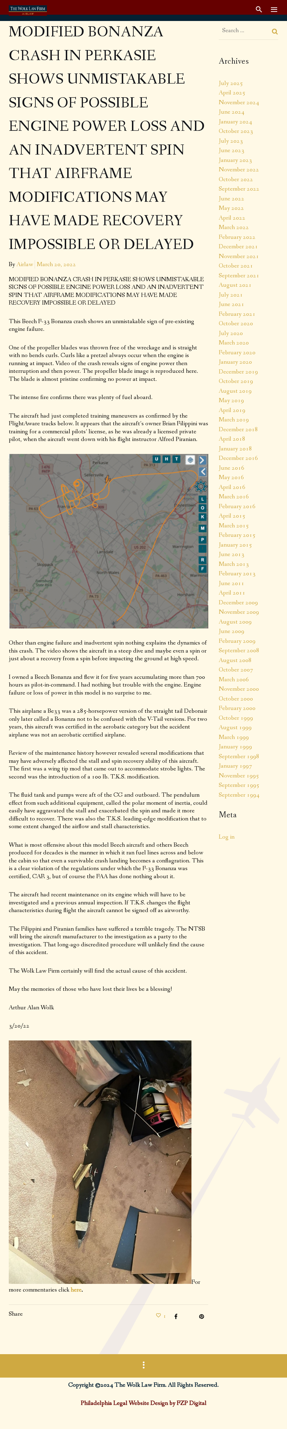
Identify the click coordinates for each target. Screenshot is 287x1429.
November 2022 (239, 169)
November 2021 (239, 256)
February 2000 (237, 708)
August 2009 (235, 622)
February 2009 (237, 641)
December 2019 (238, 372)
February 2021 (237, 314)
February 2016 (237, 506)
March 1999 (234, 737)
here (76, 1290)
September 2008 (239, 650)
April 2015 (232, 516)
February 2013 (237, 573)
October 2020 (236, 323)
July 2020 (231, 333)
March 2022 (234, 227)
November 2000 (239, 689)
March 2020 (234, 343)
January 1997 (235, 766)
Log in (226, 837)
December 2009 (238, 602)
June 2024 (231, 112)
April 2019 (232, 410)
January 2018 (235, 449)
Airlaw (24, 264)
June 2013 (231, 554)
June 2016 (231, 468)
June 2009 (231, 631)
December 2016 (238, 458)
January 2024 (235, 122)
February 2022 (237, 237)
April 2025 (232, 92)
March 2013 (234, 564)
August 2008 (235, 660)
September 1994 (239, 795)
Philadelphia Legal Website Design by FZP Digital (143, 1403)
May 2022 (231, 208)
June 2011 (231, 583)
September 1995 (239, 785)
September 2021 (239, 275)
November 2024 (239, 102)
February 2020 (237, 352)
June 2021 (231, 304)
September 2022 (239, 189)
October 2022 (236, 179)
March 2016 (234, 496)
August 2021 (235, 285)
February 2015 (237, 535)
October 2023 (236, 131)
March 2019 (234, 419)
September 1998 (239, 756)
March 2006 (234, 679)
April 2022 (232, 218)
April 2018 (232, 439)
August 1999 (235, 727)
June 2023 (231, 150)
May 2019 (231, 400)
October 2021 (236, 266)
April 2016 (232, 487)
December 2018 (238, 429)
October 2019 (236, 381)
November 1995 (239, 776)
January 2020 (235, 362)
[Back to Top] (271, 1413)
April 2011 (232, 593)
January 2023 (235, 160)
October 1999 (236, 718)
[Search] (275, 31)
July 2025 (231, 83)
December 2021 (238, 246)
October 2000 (236, 699)
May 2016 (231, 477)
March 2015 (234, 525)
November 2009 (239, 612)
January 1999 (235, 746)
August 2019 (235, 391)
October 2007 (236, 670)
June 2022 (231, 198)
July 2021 (231, 295)
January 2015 (235, 545)
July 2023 (231, 141)
